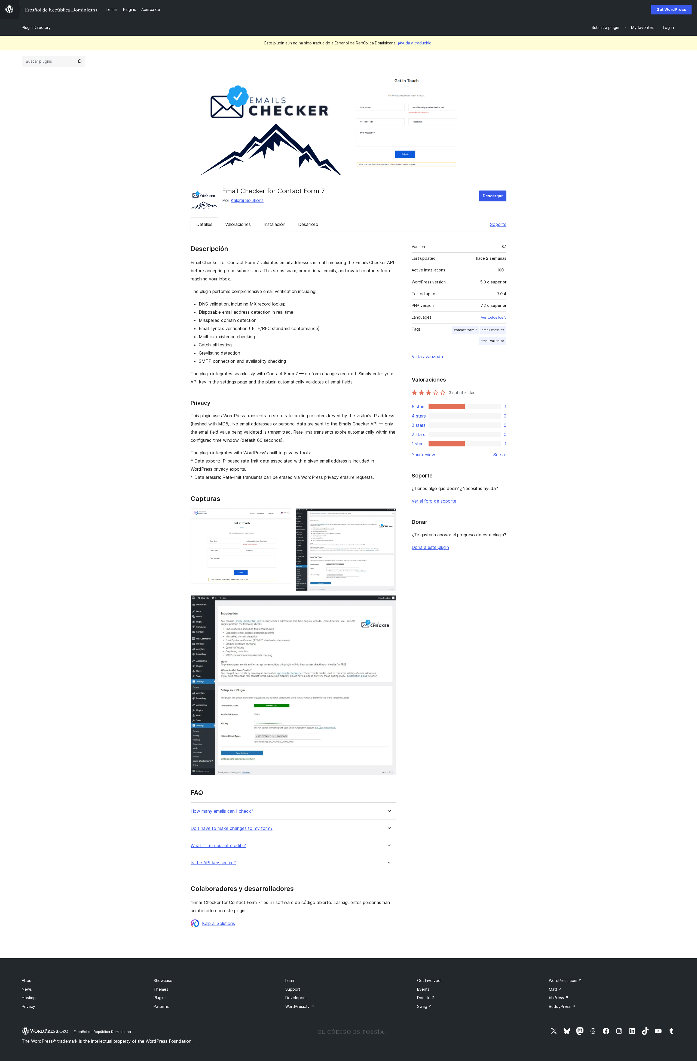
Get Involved (429, 980)
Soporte (498, 224)
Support (292, 989)
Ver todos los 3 (493, 317)
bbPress (558, 997)
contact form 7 (465, 330)
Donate (426, 997)
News (27, 989)
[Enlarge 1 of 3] (283, 515)
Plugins (160, 997)
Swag (424, 1006)
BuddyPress (562, 1006)
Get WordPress (671, 9)
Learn (290, 980)
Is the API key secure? (213, 862)
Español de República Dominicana (102, 1031)
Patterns (161, 1006)
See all (499, 454)
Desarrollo (308, 224)
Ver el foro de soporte (434, 501)
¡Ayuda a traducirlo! (415, 43)
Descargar (493, 196)
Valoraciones (238, 224)
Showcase (163, 980)
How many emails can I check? (222, 811)
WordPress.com (565, 980)
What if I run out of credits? (218, 845)
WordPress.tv (299, 1006)
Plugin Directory (36, 27)
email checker (492, 330)
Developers (296, 997)
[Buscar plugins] (79, 61)
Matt (555, 989)
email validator (492, 341)
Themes (161, 989)
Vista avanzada (427, 356)
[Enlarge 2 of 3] (388, 515)
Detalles (204, 224)
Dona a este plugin (430, 547)
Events (423, 989)
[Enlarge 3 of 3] (388, 602)
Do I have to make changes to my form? (232, 828)
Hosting (29, 997)
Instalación (274, 224)
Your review (423, 454)
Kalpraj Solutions (247, 200)
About (27, 980)
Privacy (28, 1006)
